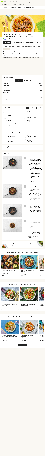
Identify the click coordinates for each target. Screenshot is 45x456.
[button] (32, 3)
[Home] (2, 7)
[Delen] (41, 43)
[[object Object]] (38, 43)
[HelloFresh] (3, 1)
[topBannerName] (22, 12)
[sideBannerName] (22, 67)
